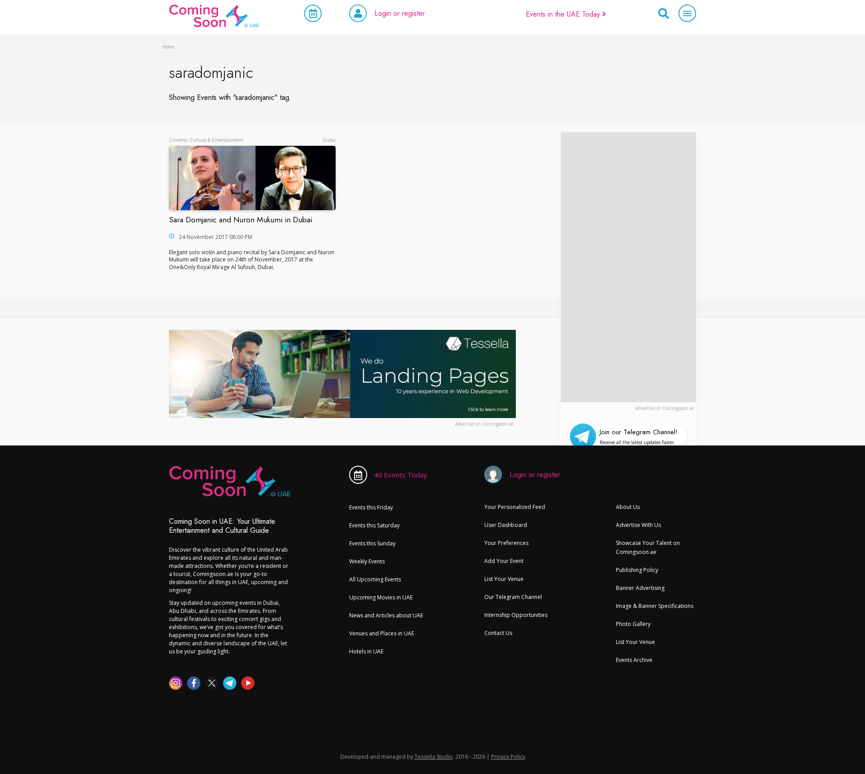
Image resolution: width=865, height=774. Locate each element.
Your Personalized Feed (514, 507)
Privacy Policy (508, 756)
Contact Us (498, 633)
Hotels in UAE (366, 651)
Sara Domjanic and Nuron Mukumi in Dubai (240, 219)
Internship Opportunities (515, 615)
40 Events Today (400, 474)
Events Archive (634, 660)
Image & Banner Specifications (654, 606)
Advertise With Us (638, 525)
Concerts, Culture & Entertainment (206, 140)
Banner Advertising (640, 588)
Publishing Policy (637, 570)
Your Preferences (506, 543)
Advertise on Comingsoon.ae (664, 408)
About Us (628, 507)
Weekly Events (367, 561)
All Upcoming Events (375, 579)
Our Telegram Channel (513, 597)
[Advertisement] (628, 267)
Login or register (399, 13)
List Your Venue (504, 579)
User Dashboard (505, 525)
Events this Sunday (372, 543)
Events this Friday (371, 507)
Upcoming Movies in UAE (381, 597)
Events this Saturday (374, 525)
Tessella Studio (433, 756)
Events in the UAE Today (564, 14)
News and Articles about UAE (386, 615)
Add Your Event (504, 561)
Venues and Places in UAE (381, 633)
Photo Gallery (633, 624)
